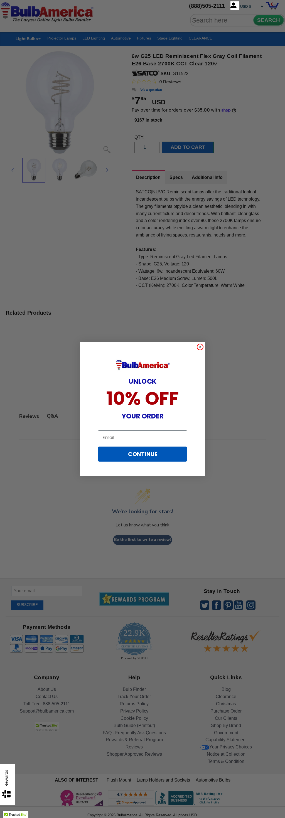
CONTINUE (142, 454)
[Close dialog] (200, 347)
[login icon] (234, 5)
